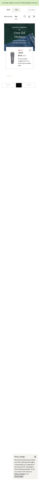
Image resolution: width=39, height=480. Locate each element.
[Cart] (34, 16)
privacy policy (18, 476)
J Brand (20, 52)
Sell (16, 10)
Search (31, 10)
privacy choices (19, 474)
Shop (8, 10)
